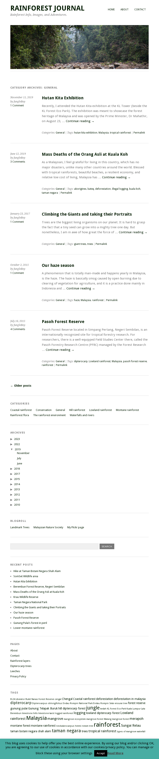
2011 (17, 499)
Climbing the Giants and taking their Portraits (87, 214)
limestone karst (46, 713)
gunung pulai (19, 708)
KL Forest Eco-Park (116, 708)
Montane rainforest (127, 410)
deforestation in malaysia (130, 699)
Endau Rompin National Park (78, 703)
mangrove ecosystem (75, 719)
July (19, 458)
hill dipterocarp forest (72, 708)
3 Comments (17, 161)
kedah (103, 708)
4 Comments (17, 329)
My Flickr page (75, 527)
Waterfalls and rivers (82, 415)
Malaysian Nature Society (48, 527)
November (23, 453)
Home (111, 9)
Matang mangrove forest (116, 719)
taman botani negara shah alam (30, 731)
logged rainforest (64, 713)
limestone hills (30, 713)
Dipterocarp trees (20, 666)
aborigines (80, 188)
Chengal (67, 699)
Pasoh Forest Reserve (63, 321)
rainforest (98, 300)
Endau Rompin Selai (103, 703)
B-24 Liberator (17, 699)
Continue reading (80, 121)
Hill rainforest (77, 410)
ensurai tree (121, 703)
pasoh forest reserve (135, 361)
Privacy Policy (18, 676)
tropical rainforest (120, 132)
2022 (17, 444)
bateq (91, 188)
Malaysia (104, 132)
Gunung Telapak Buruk (43, 708)
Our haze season (58, 265)
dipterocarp (81, 361)
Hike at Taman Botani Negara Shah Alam (37, 571)
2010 (17, 504)
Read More (115, 753)
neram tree (87, 726)
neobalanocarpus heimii (68, 726)
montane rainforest (43, 725)
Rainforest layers (20, 660)
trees (90, 244)
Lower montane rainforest (29, 627)
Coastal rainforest (21, 410)
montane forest (20, 725)
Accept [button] (101, 753)
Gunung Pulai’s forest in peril (30, 622)
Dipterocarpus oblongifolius (47, 703)
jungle (93, 708)
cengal (58, 699)
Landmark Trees (19, 527)
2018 (17, 468)
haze (77, 300)
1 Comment (17, 105)
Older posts (20, 385)
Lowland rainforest (100, 361)
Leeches (15, 671)
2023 (17, 439)
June (19, 463)
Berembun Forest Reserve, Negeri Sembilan (39, 586)
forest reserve (136, 703)
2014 (17, 484)
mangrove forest (94, 719)
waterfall (141, 731)
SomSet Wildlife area (25, 576)
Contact (140, 9)
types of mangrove (126, 731)
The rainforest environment (49, 415)
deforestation (103, 188)
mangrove (55, 718)
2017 (17, 473)
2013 (17, 489)
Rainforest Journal (47, 8)
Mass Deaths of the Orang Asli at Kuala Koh (85, 154)
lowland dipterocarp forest (103, 713)
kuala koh (134, 188)
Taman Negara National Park (30, 602)
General (60, 132)
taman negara (50, 192)
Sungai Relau (131, 725)
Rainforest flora (19, 415)
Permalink (139, 132)
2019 (17, 449)
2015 (17, 479)
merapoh (136, 718)
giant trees (80, 244)
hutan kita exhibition (85, 132)
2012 (17, 494)
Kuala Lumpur (133, 708)
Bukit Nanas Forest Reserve (39, 699)
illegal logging (120, 188)
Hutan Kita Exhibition (62, 98)
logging (80, 713)
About (124, 9)
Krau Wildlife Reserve (25, 597)
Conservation (44, 410)
